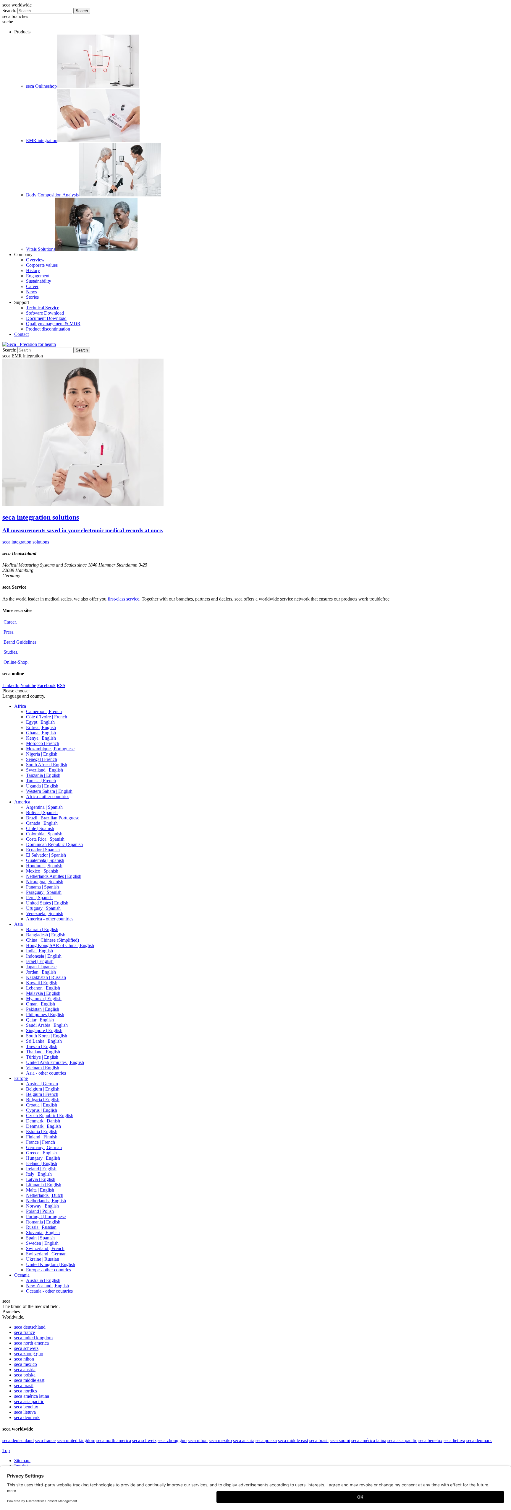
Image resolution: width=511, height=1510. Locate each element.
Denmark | (43, 1120)
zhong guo (28, 1353)
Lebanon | (43, 987)
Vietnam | (42, 1067)
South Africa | (46, 764)
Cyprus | (41, 1110)
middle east (29, 1380)
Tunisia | (41, 780)
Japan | (41, 966)
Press (9, 631)
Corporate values (42, 265)
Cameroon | (44, 711)
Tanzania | (43, 775)
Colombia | (44, 833)
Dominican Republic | (54, 844)
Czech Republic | (49, 1115)
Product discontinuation (48, 328)
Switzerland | (45, 1248)
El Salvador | (46, 854)
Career (32, 286)
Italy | (39, 1174)
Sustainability (38, 281)
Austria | (42, 1083)
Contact (21, 334)
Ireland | (41, 1168)
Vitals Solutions (40, 249)
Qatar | (40, 1019)
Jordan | (41, 971)
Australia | (43, 1280)
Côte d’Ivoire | (46, 716)
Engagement (37, 275)
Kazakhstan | (46, 977)
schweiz (26, 1348)
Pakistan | (42, 1009)
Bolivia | (42, 812)
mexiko (220, 1440)
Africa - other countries (47, 796)
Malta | (40, 1189)
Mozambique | (50, 748)
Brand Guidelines (21, 642)
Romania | (43, 1221)
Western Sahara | (49, 791)
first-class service (123, 598)
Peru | (39, 897)
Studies (11, 652)
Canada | (42, 823)
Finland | (41, 1136)
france (24, 1332)
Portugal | (46, 1216)
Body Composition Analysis (52, 194)
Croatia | (41, 1104)
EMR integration (41, 140)
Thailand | (43, 1051)
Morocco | (42, 743)
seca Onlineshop (41, 86)
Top (6, 1450)
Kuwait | (41, 982)
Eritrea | (41, 727)
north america (31, 1342)
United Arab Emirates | (55, 1062)
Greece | (41, 1152)
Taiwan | (41, 1046)
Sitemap (22, 1460)
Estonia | (41, 1131)
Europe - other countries (48, 1269)
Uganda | (42, 785)
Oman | (40, 1003)
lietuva (25, 1412)
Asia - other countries (46, 1072)
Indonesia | (44, 956)
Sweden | (42, 1243)
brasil (23, 1385)
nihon (24, 1358)
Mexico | (42, 870)
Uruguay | (43, 908)
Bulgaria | (42, 1099)
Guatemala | (45, 860)
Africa (20, 706)
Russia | (41, 1227)
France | (40, 1142)
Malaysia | (43, 993)
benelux (26, 1406)
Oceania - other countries (49, 1290)
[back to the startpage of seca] (29, 344)
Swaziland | (44, 769)
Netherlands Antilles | (53, 876)
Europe (21, 1078)
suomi (340, 1440)
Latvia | (40, 1179)
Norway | (42, 1205)
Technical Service (42, 307)
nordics (25, 1390)
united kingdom (33, 1337)
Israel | (40, 961)
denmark (27, 1417)
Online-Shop (16, 662)
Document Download (46, 318)
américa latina (31, 1396)
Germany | (44, 1147)
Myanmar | (44, 998)
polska (24, 1374)
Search (82, 11)
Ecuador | (43, 849)
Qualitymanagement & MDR (53, 323)
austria (24, 1369)
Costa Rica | (45, 839)
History (33, 270)
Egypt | (40, 722)
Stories (32, 297)
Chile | (40, 828)
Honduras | (44, 865)
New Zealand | (47, 1285)
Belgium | (42, 1088)
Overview (35, 259)
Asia (18, 924)
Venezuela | (44, 913)
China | (52, 940)
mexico (25, 1364)
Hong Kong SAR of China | (60, 945)
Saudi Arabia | (47, 1025)
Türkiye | (42, 1057)
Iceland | (41, 1163)
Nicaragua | (44, 881)
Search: (9, 10)
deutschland (30, 1327)
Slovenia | (43, 1232)
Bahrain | (42, 929)
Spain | (40, 1237)
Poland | (40, 1211)
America (22, 801)
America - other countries (49, 918)
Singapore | (44, 1030)
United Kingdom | (50, 1264)
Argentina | (44, 807)
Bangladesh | (45, 934)
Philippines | (45, 1014)
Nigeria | (41, 753)
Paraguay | (44, 892)
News (31, 291)
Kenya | (41, 738)
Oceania (22, 1275)
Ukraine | (42, 1259)
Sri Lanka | (44, 1041)
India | (39, 950)
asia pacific (29, 1401)
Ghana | (41, 732)
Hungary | (43, 1158)
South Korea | (46, 1035)
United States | (47, 902)
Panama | (42, 886)
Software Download (45, 312)
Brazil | (52, 817)
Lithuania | (43, 1184)
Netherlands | (44, 1195)
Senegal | (41, 759)
